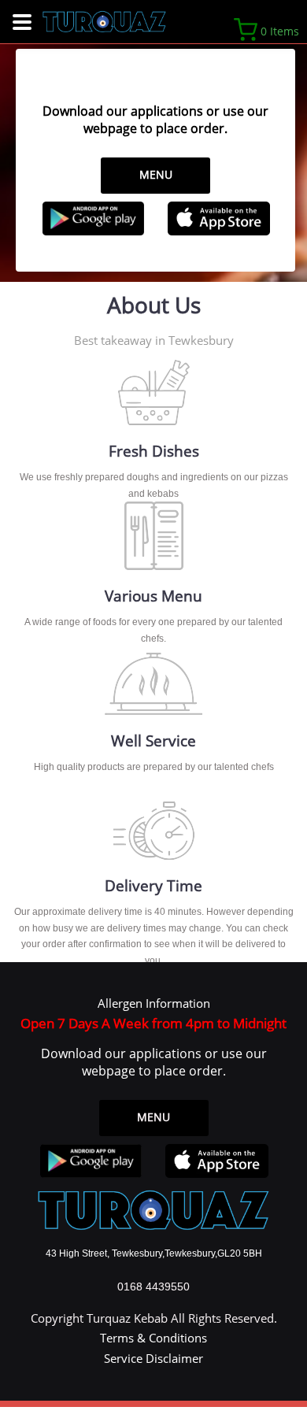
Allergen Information (154, 1003)
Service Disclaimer (153, 1358)
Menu (155, 174)
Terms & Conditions (153, 1338)
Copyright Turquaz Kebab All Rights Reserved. (154, 1318)
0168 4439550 (153, 1286)
